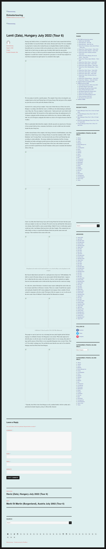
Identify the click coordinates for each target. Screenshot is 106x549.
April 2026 (80, 239)
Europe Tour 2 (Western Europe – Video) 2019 (88, 78)
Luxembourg (80, 160)
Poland (79, 165)
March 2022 (80, 289)
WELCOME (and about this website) (85, 39)
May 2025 (80, 252)
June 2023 (80, 274)
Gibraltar (79, 152)
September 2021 (81, 294)
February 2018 (81, 309)
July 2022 (80, 284)
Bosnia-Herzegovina (82, 144)
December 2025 (81, 240)
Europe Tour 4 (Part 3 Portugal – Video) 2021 (88, 65)
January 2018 (80, 310)
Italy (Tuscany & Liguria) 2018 (85, 97)
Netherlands (80, 164)
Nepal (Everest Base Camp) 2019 (86, 93)
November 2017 (81, 313)
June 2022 (80, 286)
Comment (9, 430)
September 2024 (81, 258)
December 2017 (81, 312)
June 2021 (80, 299)
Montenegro (80, 162)
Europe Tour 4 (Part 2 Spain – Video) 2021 (88, 63)
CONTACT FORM (81, 99)
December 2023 (81, 266)
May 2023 (80, 276)
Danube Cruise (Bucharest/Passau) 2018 (87, 94)
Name (8, 453)
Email (8, 461)
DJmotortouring (14, 15)
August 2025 (80, 247)
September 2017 (81, 317)
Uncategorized (81, 175)
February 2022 (81, 291)
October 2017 (80, 315)
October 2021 (80, 292)
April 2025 (80, 253)
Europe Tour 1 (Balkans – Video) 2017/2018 (88, 80)
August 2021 (80, 296)
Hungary (8, 50)
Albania (79, 138)
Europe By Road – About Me (85, 42)
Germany (79, 151)
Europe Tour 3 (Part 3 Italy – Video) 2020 (87, 73)
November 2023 (81, 268)
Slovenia (79, 170)
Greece (79, 154)
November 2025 (81, 242)
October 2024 (80, 257)
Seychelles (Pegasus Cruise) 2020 (86, 86)
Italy (78, 157)
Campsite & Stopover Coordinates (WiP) (86, 81)
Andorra (79, 139)
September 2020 (81, 304)
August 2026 (80, 237)
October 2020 (80, 302)
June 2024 (80, 263)
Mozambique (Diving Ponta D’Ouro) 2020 (88, 88)
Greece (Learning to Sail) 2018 (85, 96)
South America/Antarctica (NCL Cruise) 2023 (88, 85)
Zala (17, 52)
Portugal (79, 167)
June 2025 (80, 250)
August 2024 (80, 260)
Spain (79, 172)
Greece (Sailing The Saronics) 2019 (86, 89)
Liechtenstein (80, 159)
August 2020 (80, 305)
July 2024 (80, 261)
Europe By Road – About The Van (86, 44)
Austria (79, 141)
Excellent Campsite (10, 52)
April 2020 (80, 307)
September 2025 (81, 245)
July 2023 (80, 273)
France (79, 149)
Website (9, 469)
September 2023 (81, 271)
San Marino (80, 168)
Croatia (79, 146)
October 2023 (80, 270)
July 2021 (80, 297)
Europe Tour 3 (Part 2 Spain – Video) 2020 (88, 72)
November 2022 (81, 278)
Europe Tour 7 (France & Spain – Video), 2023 (88, 49)
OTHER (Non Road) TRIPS (83, 83)
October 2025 (80, 244)
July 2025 (80, 248)
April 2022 (80, 287)
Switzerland (80, 173)
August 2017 (80, 318)
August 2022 (80, 283)
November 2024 (81, 255)
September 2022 (81, 281)
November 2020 (81, 300)
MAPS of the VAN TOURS (84, 41)
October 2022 (80, 279)
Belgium (79, 142)
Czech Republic (81, 147)
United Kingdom (81, 177)
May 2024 (80, 265)
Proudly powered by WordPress (20, 542)
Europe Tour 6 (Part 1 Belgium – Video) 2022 (88, 50)
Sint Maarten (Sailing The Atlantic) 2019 (87, 91)
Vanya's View (80, 178)
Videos (79, 180)
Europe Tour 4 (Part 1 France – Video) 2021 (88, 62)
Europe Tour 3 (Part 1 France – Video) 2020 (88, 70)
